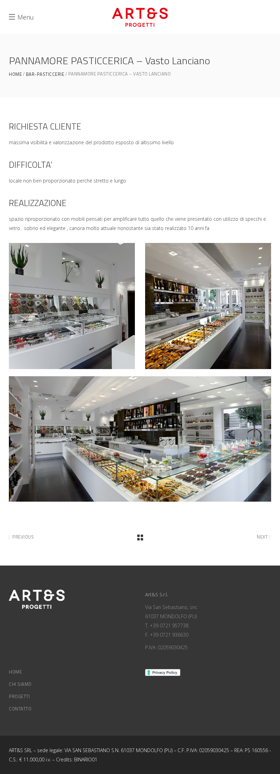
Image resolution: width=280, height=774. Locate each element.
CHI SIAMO (20, 684)
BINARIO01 (85, 759)
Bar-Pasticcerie (45, 74)
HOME (15, 671)
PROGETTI (19, 696)
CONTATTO (20, 708)
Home (15, 74)
